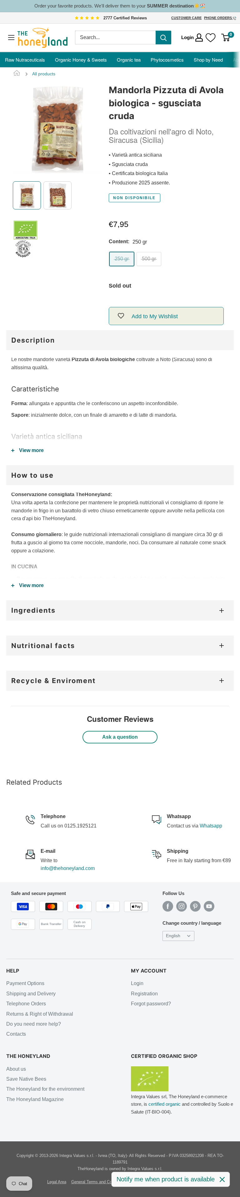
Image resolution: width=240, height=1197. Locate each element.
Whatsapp (211, 825)
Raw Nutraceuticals (25, 59)
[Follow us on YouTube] (209, 906)
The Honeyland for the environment (45, 1089)
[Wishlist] (210, 37)
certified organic (164, 1104)
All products (43, 74)
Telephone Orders (26, 1003)
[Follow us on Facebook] (167, 906)
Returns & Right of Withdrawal (39, 1014)
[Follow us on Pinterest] (195, 906)
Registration (144, 993)
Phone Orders (218, 18)
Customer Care (186, 18)
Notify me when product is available (166, 1179)
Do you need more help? (33, 1024)
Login (137, 983)
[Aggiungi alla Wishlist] (121, 316)
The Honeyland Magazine (35, 1099)
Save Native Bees (26, 1079)
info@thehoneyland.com (68, 868)
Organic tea (129, 59)
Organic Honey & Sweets (81, 59)
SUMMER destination (170, 5)
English (173, 935)
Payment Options (25, 983)
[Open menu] (11, 38)
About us (16, 1069)
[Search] (163, 37)
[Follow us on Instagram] (181, 906)
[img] (87, 18)
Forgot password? (151, 1003)
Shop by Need (208, 59)
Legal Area (56, 1181)
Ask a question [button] (120, 737)
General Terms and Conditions (98, 1181)
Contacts (16, 1034)
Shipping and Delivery (31, 993)
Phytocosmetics (167, 59)
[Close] (222, 1179)
